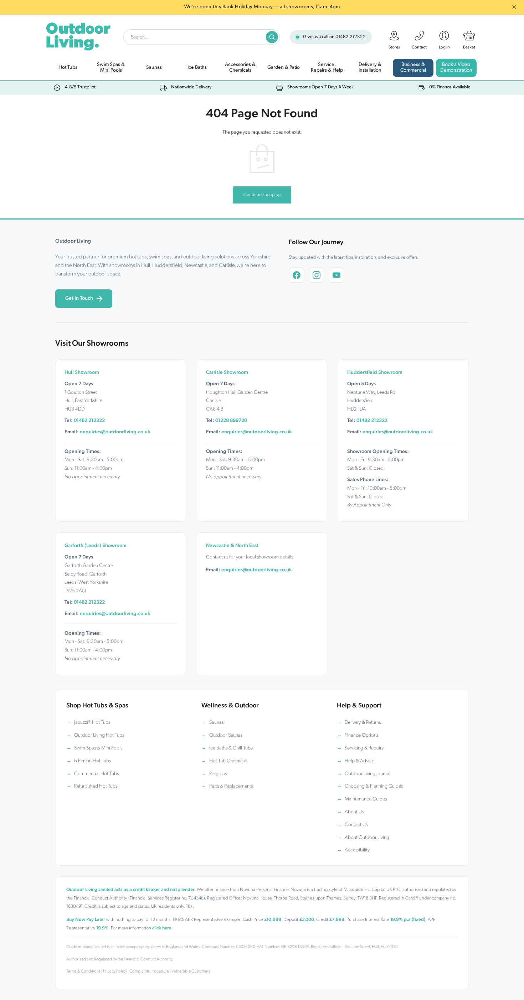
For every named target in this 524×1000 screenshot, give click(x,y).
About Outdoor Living (367, 837)
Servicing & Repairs (364, 748)
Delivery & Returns (363, 722)
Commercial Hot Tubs (96, 774)
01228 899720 (231, 420)
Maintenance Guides (366, 799)
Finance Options (361, 735)
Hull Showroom (82, 372)
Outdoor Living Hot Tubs (99, 735)
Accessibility (357, 850)
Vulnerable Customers (190, 971)
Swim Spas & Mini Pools (98, 748)
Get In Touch (79, 298)
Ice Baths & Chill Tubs (230, 748)
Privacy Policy (115, 971)
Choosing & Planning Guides (374, 786)
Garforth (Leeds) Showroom (96, 545)
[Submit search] (272, 37)
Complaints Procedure (149, 971)
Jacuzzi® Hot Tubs (92, 722)
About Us (354, 812)
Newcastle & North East (232, 545)
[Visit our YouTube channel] (336, 275)
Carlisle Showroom (227, 372)
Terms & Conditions (83, 971)
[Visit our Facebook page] (296, 275)
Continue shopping (262, 194)
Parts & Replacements (231, 786)
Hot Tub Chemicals (228, 761)
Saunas (216, 722)
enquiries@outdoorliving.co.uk (115, 432)
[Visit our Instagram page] (316, 275)
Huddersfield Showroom (374, 372)
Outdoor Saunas (225, 735)
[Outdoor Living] (77, 35)
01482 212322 (350, 37)
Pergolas (218, 774)
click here (161, 928)
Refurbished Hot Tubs (95, 786)
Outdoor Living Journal (367, 774)
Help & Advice (359, 761)
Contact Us (356, 825)
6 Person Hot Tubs (92, 761)
